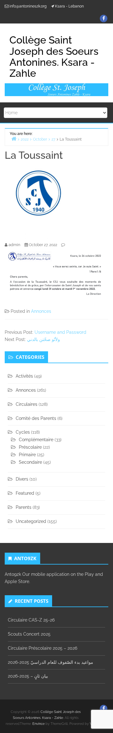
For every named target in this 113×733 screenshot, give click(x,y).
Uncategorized (31, 521)
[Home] (13, 138)
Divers (22, 479)
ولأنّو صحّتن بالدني (43, 339)
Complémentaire (36, 439)
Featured (25, 493)
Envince (38, 724)
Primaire (27, 454)
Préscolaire (30, 447)
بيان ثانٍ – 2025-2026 (28, 676)
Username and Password (60, 332)
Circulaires (26, 404)
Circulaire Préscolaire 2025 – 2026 (42, 648)
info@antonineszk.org (27, 6)
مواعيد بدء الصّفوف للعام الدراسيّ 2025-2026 (50, 662)
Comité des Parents (36, 418)
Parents (23, 507)
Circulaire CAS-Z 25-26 (31, 619)
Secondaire (30, 462)
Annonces (41, 311)
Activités (24, 376)
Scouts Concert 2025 (29, 634)
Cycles (23, 432)
